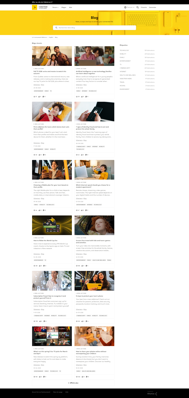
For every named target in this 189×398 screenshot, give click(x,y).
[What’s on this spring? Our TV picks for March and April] (52, 336)
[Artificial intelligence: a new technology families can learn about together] (94, 56)
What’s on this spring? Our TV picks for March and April (50, 353)
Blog (42, 85)
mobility (123, 54)
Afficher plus (74, 383)
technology (124, 50)
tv (120, 64)
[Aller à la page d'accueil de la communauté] (40, 7)
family (122, 57)
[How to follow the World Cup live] (52, 225)
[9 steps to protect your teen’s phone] (94, 281)
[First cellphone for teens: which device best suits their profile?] (52, 111)
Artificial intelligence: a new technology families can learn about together (94, 72)
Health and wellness (128, 75)
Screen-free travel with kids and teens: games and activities (93, 242)
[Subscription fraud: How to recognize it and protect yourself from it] (52, 281)
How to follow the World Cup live (45, 241)
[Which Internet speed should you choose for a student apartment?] (94, 170)
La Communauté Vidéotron (39, 37)
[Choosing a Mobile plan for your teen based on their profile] (52, 170)
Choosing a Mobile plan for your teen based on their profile (51, 186)
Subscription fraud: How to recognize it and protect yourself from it (50, 297)
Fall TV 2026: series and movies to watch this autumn (50, 72)
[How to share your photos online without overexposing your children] (94, 336)
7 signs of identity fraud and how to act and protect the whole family (92, 128)
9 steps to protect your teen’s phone (89, 296)
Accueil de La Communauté (41, 392)
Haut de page (58, 392)
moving (122, 86)
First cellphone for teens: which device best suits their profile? (51, 128)
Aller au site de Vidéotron (41, 2)
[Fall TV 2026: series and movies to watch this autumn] (52, 56)
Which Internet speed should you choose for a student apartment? (93, 186)
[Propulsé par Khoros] (152, 393)
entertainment (125, 61)
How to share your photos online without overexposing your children (91, 353)
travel (122, 82)
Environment (124, 89)
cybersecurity (125, 68)
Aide (66, 392)
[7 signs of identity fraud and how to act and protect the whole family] (94, 111)
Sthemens (37, 85)
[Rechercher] (137, 7)
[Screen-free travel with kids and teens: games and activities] (94, 225)
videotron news (126, 79)
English (51, 37)
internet (123, 71)
